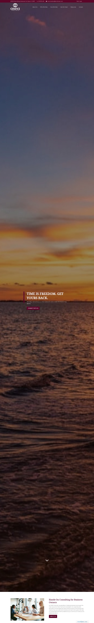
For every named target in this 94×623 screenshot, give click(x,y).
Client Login (79, 1)
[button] (35, 7)
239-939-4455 (41, 1)
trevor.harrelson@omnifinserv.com (55, 1)
